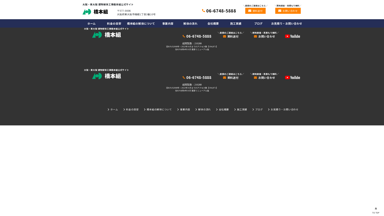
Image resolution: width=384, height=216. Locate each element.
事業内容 (168, 23)
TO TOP (376, 212)
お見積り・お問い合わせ (286, 23)
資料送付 (258, 11)
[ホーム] (95, 12)
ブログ (258, 23)
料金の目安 (114, 23)
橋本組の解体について (141, 23)
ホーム (91, 23)
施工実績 (235, 23)
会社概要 (213, 23)
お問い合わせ (290, 11)
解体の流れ (190, 23)
